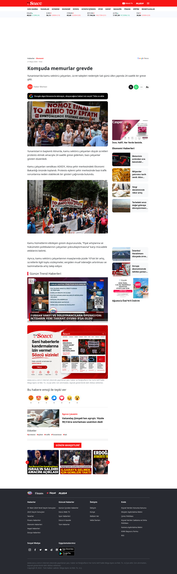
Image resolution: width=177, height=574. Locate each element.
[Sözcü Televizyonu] (29, 493)
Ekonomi (40, 58)
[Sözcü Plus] (63, 493)
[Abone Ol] (143, 58)
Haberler (31, 502)
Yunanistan (57, 434)
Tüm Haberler (64, 524)
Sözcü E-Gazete (65, 520)
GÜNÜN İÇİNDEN (89, 9)
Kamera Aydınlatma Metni (131, 527)
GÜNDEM (55, 9)
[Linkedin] (56, 549)
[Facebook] (35, 549)
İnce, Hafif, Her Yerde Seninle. (127, 142)
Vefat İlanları (95, 520)
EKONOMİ (66, 9)
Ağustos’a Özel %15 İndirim (126, 300)
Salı (65, 434)
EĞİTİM (136, 9)
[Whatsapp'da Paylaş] (136, 87)
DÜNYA (76, 9)
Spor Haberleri (64, 516)
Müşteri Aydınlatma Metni (131, 512)
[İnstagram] (29, 549)
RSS (122, 535)
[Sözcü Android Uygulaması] (67, 553)
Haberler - (31, 58)
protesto (31, 434)
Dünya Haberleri (34, 532)
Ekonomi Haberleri (123, 148)
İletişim (93, 508)
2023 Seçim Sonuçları (36, 512)
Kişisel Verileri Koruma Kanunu (133, 508)
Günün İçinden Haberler (68, 508)
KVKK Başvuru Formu (129, 531)
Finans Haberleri (34, 520)
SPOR (100, 9)
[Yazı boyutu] (147, 87)
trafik (47, 434)
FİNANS (127, 9)
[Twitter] (40, 549)
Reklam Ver (94, 516)
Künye (92, 512)
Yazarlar (30, 516)
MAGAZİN (117, 9)
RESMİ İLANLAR (148, 9)
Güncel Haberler (66, 502)
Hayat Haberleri (33, 528)
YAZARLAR (44, 9)
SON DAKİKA (32, 9)
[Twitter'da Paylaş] (130, 87)
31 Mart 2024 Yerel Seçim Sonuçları (41, 508)
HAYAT (108, 9)
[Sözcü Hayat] (51, 493)
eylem (40, 434)
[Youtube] (46, 549)
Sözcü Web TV (64, 512)
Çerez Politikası (127, 516)
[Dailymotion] (51, 549)
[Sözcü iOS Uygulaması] (67, 549)
